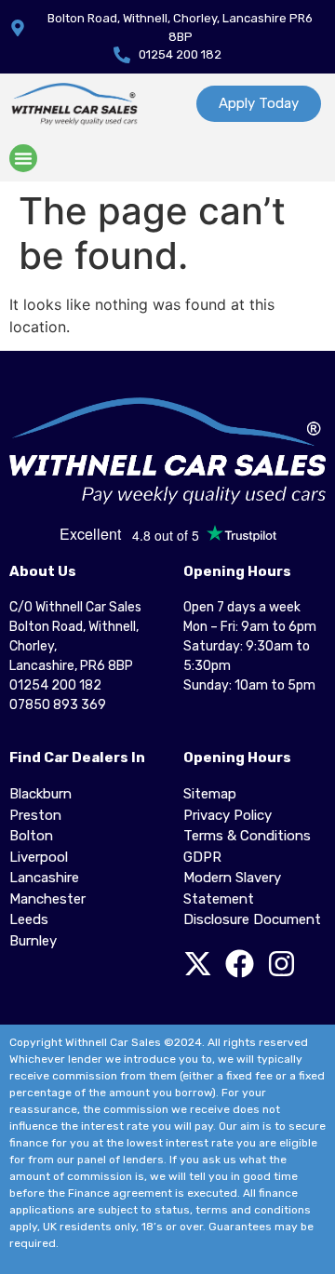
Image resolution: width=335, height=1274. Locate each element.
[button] (23, 158)
